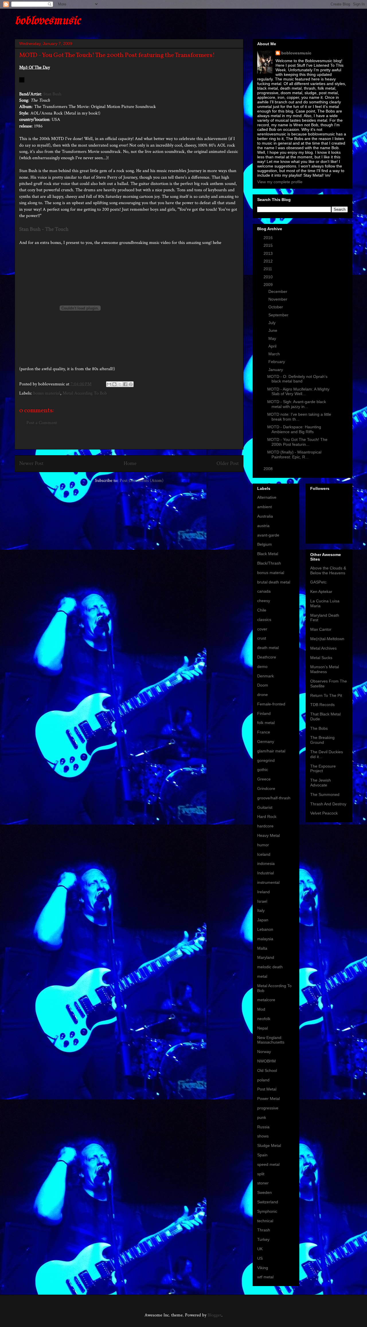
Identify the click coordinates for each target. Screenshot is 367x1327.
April (273, 346)
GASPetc (318, 582)
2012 (268, 261)
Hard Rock (266, 816)
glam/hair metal (271, 751)
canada (264, 591)
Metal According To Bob (85, 393)
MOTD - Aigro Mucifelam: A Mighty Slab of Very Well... (298, 391)
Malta (262, 948)
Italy (261, 910)
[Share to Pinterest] (131, 384)
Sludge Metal (269, 1145)
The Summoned (324, 794)
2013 (268, 253)
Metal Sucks (321, 657)
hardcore (265, 826)
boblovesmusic (48, 21)
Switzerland (267, 1202)
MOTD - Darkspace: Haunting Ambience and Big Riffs (294, 429)
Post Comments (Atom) (141, 481)
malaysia (265, 938)
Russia (263, 1127)
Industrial (265, 873)
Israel (262, 901)
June (273, 330)
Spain (262, 1155)
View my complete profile (279, 182)
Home (130, 463)
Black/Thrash (269, 563)
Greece (264, 779)
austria (263, 525)
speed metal (268, 1164)
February (277, 361)
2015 (268, 245)
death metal (268, 647)
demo (262, 666)
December (278, 291)
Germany (265, 741)
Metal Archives (323, 648)
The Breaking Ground (322, 740)
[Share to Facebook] (125, 384)
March (274, 354)
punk (261, 1117)
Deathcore (266, 657)
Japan (262, 920)
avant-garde (268, 535)
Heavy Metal (268, 835)
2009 (268, 284)
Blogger (214, 1315)
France (263, 732)
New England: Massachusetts (270, 1040)
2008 (268, 468)
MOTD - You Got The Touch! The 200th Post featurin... (297, 442)
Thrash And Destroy (328, 804)
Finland (264, 713)
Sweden (264, 1192)
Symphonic (267, 1211)
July (272, 322)
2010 (268, 277)
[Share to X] (120, 384)
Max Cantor (320, 629)
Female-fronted (271, 704)
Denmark (265, 676)
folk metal (266, 722)
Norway (264, 1051)
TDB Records (322, 704)
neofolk (263, 1018)
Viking (262, 1267)
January (276, 369)
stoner (263, 1183)
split (260, 1174)
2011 (268, 269)
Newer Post (31, 463)
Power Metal (268, 1098)
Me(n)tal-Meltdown (327, 638)
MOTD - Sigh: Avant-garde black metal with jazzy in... (296, 404)
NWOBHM (266, 1061)
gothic (262, 769)
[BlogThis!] (114, 384)
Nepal (262, 1028)
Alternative (266, 497)
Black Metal (267, 553)
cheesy (263, 600)
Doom (262, 685)
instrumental (268, 882)
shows (263, 1136)
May (272, 338)
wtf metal (265, 1277)
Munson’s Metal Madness (324, 669)
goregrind (266, 760)
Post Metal (266, 1089)
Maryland (265, 957)
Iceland (263, 854)
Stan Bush (52, 94)
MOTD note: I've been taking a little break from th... (299, 416)
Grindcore (266, 788)
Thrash (263, 1230)
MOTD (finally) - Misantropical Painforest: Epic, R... (294, 454)
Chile (261, 610)
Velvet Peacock (324, 813)
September (279, 315)
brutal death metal (273, 582)
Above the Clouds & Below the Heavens (328, 570)
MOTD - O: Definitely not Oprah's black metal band (297, 379)
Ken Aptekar (321, 591)
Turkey (263, 1239)
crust (261, 638)
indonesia (266, 863)
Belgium (264, 544)
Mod (261, 1009)
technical (265, 1220)
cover (262, 629)
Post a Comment (41, 423)
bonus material (46, 393)
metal (262, 976)
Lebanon (265, 929)
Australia (265, 516)
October (276, 307)
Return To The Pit (326, 695)
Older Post (227, 463)
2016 (268, 237)
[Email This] (109, 384)
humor (263, 845)
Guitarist (264, 807)
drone (262, 694)
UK (260, 1249)
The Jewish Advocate (320, 782)
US (260, 1258)
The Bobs (319, 728)
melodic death (270, 967)
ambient (264, 506)
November (278, 299)
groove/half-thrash (273, 798)
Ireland (263, 892)
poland (263, 1080)
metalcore (266, 999)
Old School (267, 1070)
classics (264, 619)
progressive (267, 1108)
